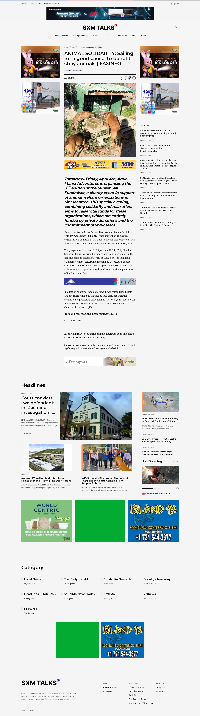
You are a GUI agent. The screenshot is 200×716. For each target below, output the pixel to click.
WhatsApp (160, 691)
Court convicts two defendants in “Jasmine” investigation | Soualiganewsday (155, 148)
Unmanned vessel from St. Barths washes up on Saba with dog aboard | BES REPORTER (158, 133)
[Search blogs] (168, 4)
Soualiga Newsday (80, 35)
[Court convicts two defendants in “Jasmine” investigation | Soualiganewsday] (96, 416)
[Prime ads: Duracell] (46, 521)
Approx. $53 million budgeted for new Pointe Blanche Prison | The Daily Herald (158, 210)
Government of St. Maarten (141, 703)
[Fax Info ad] (153, 521)
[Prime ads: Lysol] (40, 62)
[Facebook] (171, 4)
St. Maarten (108, 691)
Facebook (160, 683)
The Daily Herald (60, 35)
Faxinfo (96, 35)
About (105, 683)
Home (66, 47)
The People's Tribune (138, 699)
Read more (29, 433)
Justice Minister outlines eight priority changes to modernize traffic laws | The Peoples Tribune (159, 453)
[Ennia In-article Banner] (100, 361)
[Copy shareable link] (121, 78)
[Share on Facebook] (125, 78)
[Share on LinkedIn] (134, 78)
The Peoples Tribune (126, 35)
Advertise (24, 4)
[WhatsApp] (178, 4)
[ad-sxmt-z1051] (40, 98)
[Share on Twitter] (129, 78)
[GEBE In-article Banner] (100, 281)
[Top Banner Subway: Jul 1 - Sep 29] (100, 13)
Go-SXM (143, 35)
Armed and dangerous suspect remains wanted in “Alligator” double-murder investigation (158, 195)
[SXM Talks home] (100, 27)
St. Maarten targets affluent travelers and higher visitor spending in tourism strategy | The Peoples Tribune (158, 181)
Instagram (160, 687)
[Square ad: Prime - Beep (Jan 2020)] (100, 521)
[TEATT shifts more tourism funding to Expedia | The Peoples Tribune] (160, 402)
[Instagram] (175, 4)
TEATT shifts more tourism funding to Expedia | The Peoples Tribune (158, 223)
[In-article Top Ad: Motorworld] (100, 164)
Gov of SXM (108, 35)
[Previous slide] (173, 461)
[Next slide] (177, 461)
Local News (77, 70)
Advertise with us (110, 687)
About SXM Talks (36, 4)
